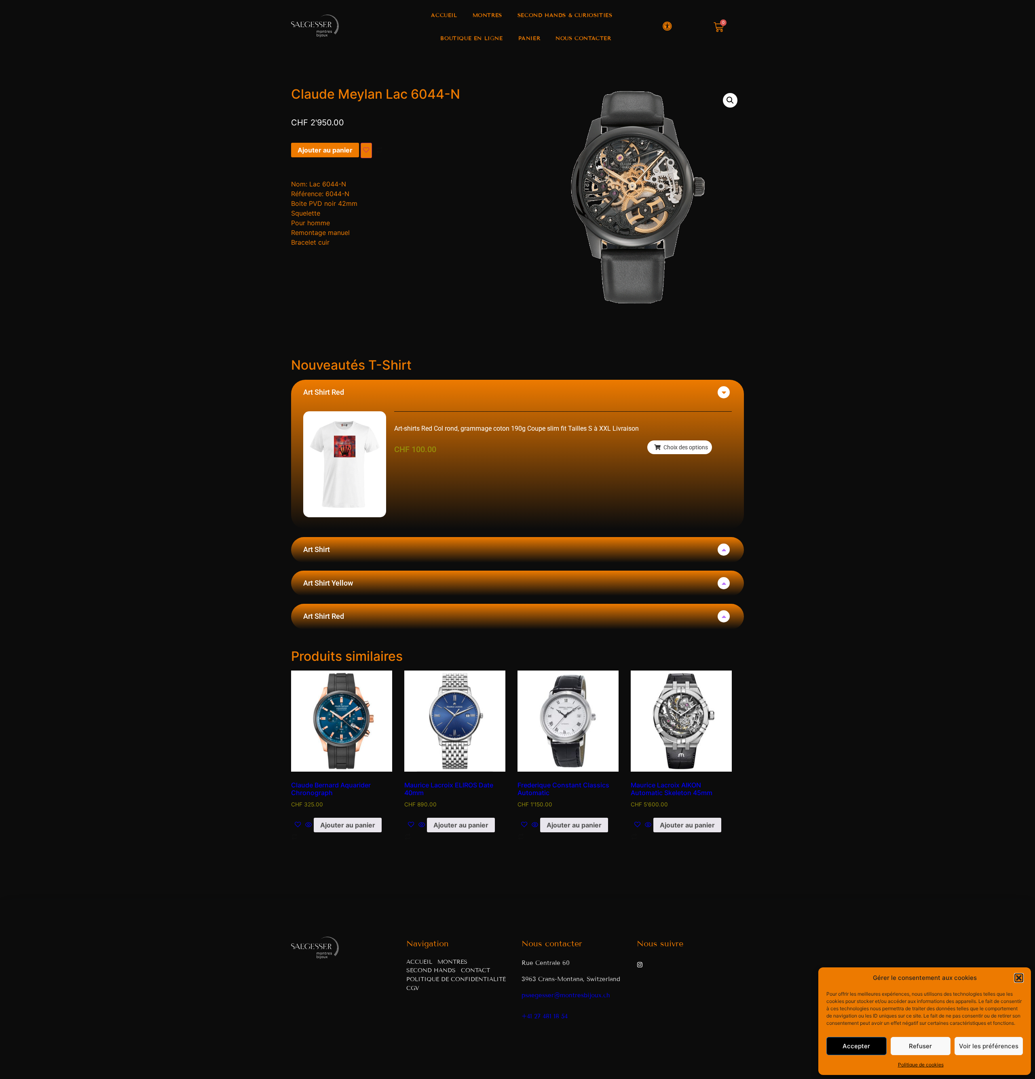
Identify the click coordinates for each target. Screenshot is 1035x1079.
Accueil (444, 15)
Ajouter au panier (325, 150)
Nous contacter (583, 38)
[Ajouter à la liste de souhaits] (366, 150)
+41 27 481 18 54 (545, 1016)
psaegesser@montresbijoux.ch (566, 995)
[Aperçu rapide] (308, 825)
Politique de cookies (921, 1065)
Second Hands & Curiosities (565, 15)
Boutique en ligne (471, 38)
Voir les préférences (988, 1046)
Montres (487, 15)
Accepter (856, 1046)
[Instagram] (640, 965)
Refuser (920, 1046)
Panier (529, 38)
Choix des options (685, 447)
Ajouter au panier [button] (347, 825)
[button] (1019, 978)
